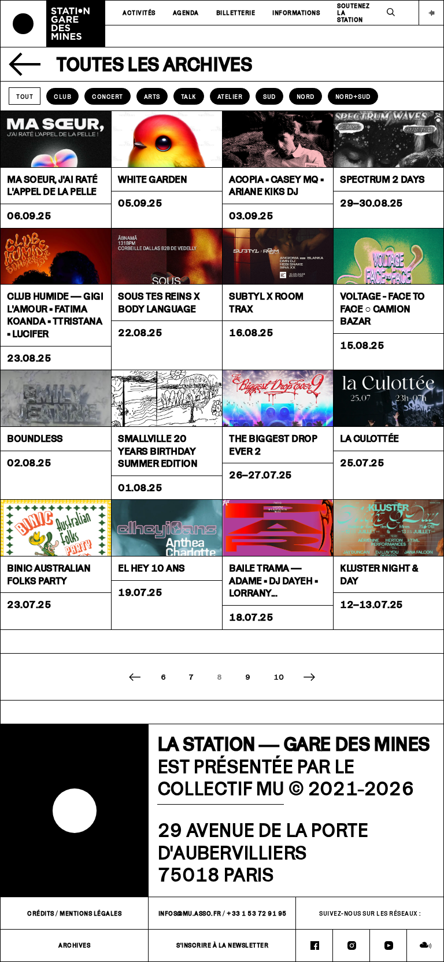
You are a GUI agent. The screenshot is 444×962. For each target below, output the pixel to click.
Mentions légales (90, 913)
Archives (74, 945)
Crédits (40, 913)
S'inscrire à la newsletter (222, 945)
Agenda (186, 12)
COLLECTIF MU (220, 788)
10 (278, 676)
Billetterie (236, 12)
